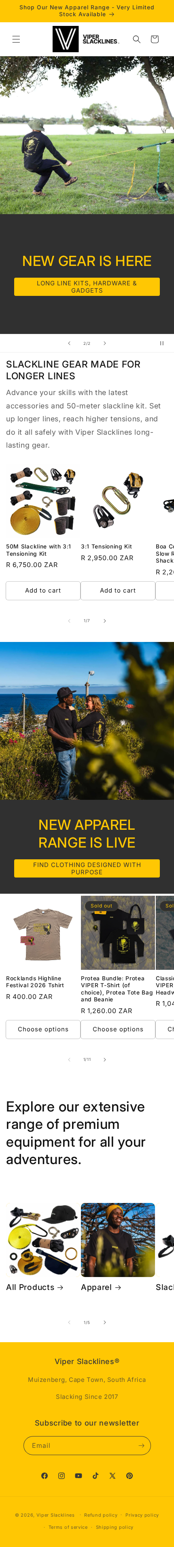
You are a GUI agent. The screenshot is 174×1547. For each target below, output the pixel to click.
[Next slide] (105, 343)
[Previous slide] (69, 343)
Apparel (96, 1287)
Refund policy (100, 1515)
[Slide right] (105, 621)
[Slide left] (69, 621)
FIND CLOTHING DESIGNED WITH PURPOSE (87, 868)
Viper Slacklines (55, 1514)
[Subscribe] (142, 1445)
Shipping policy (115, 1527)
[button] (16, 39)
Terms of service (68, 1527)
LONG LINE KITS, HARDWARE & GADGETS (87, 286)
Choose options (43, 1029)
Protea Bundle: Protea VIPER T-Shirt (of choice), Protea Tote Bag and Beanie (117, 989)
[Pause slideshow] (165, 343)
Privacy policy (142, 1515)
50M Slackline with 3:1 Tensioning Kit (38, 550)
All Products (30, 1287)
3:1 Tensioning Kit (106, 546)
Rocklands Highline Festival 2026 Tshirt (35, 981)
